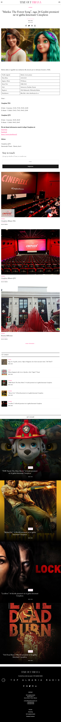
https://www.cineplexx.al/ (9, 134)
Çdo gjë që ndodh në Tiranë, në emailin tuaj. (14, 156)
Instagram (4, 130)
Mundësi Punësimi (30, 716)
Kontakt (30, 709)
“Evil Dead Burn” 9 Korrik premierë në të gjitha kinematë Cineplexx (20, 656)
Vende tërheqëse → (30, 343)
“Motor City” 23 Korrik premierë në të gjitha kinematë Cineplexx (25, 393)
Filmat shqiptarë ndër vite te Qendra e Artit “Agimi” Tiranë (24, 372)
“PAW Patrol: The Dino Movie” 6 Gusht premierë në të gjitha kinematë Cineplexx (30, 383)
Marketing (30, 712)
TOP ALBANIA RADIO (30, 714)
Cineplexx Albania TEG (8, 221)
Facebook (4, 132)
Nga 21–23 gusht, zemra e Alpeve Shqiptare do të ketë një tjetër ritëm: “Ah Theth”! (30, 362)
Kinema (30, 7)
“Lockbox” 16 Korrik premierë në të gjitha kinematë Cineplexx (25, 403)
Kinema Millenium (7, 336)
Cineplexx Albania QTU (8, 278)
